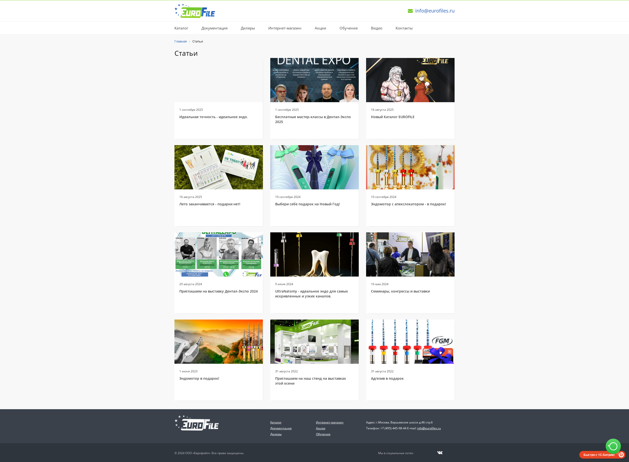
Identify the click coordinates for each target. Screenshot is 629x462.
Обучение (349, 28)
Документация (214, 28)
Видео (376, 28)
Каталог (181, 28)
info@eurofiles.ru (435, 10)
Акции (320, 28)
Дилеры (248, 28)
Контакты (404, 28)
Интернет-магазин (284, 28)
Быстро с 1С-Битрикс (599, 454)
